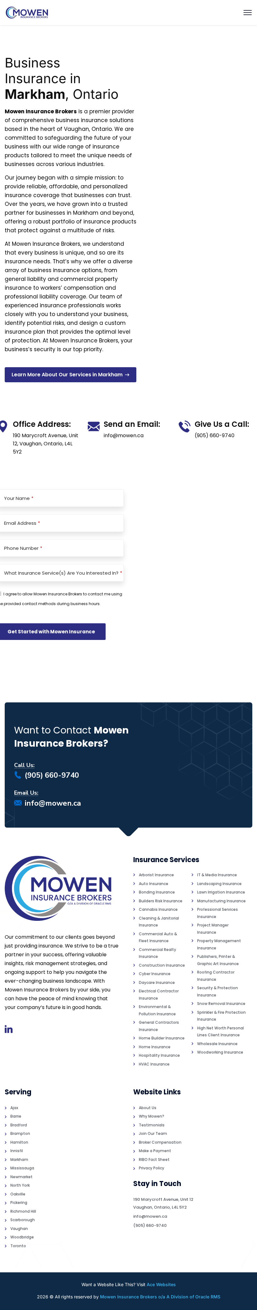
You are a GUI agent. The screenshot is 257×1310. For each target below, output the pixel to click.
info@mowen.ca (53, 803)
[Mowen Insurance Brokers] (27, 13)
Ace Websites (161, 1284)
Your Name (19, 498)
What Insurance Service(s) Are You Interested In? (63, 573)
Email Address (22, 523)
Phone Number (23, 548)
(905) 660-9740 (52, 775)
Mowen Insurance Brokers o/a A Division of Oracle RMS (160, 1296)
